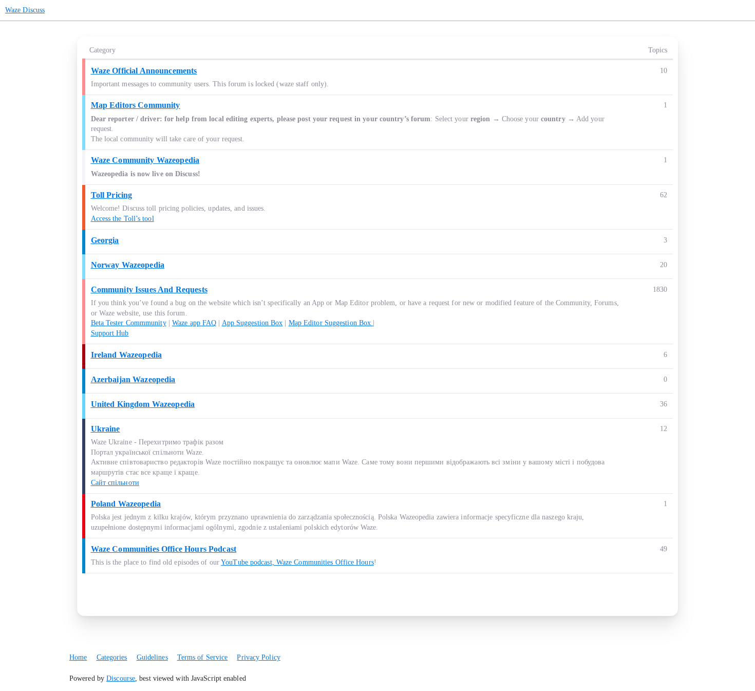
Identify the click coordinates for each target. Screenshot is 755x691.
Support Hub (110, 333)
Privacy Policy (258, 657)
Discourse (120, 678)
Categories (112, 657)
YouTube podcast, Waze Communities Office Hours (297, 562)
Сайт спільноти (115, 483)
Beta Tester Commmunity (128, 323)
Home (78, 657)
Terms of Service (202, 657)
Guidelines (152, 657)
